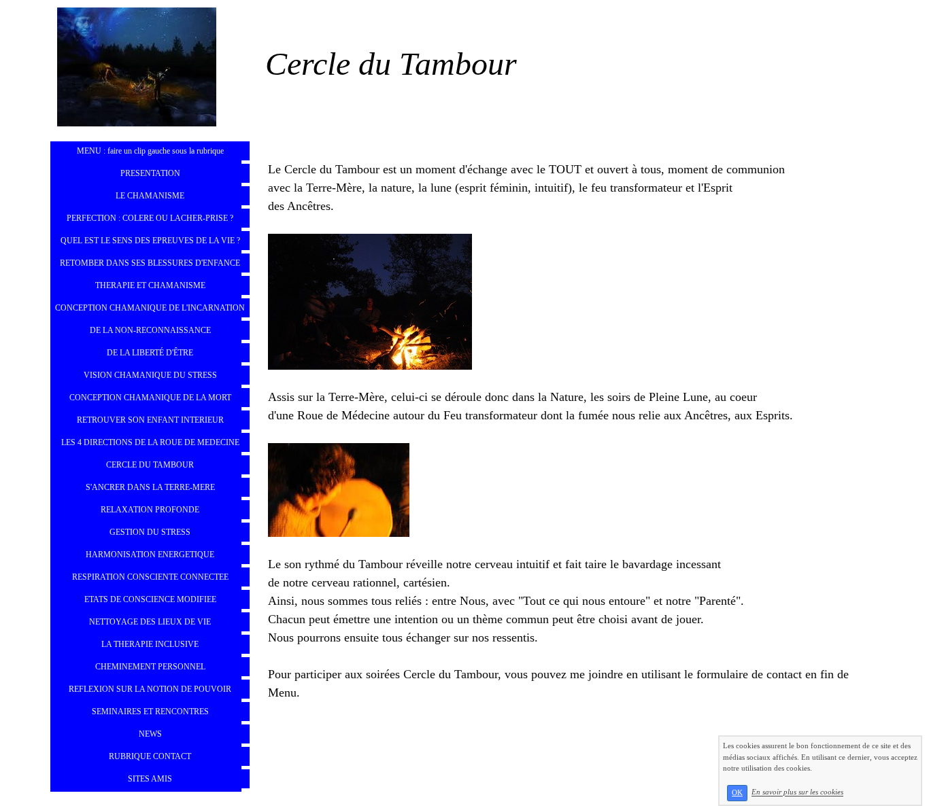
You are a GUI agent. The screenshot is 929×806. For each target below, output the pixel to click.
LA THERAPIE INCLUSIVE (150, 644)
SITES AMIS (150, 779)
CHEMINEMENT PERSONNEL (150, 666)
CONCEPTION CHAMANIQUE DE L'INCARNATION (150, 308)
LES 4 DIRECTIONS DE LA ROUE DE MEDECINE (150, 442)
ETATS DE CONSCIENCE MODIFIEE (150, 599)
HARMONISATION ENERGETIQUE (150, 554)
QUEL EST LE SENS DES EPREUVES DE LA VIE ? (150, 240)
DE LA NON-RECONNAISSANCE (150, 330)
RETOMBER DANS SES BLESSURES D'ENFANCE (150, 263)
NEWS (150, 734)
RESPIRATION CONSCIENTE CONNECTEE (150, 577)
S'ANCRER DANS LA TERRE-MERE (150, 487)
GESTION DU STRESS (149, 532)
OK (737, 792)
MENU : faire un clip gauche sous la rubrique (150, 151)
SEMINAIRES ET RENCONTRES (150, 711)
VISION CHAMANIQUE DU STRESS (150, 375)
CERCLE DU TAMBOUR (150, 465)
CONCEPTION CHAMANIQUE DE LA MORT (150, 397)
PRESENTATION (150, 173)
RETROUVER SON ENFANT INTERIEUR (150, 420)
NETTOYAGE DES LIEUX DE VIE (150, 622)
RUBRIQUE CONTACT (150, 756)
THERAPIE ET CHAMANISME (150, 285)
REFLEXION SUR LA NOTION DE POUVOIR (150, 689)
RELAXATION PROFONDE (150, 509)
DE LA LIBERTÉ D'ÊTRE (150, 352)
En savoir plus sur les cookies (797, 792)
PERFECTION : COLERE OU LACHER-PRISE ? (150, 218)
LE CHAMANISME (150, 195)
